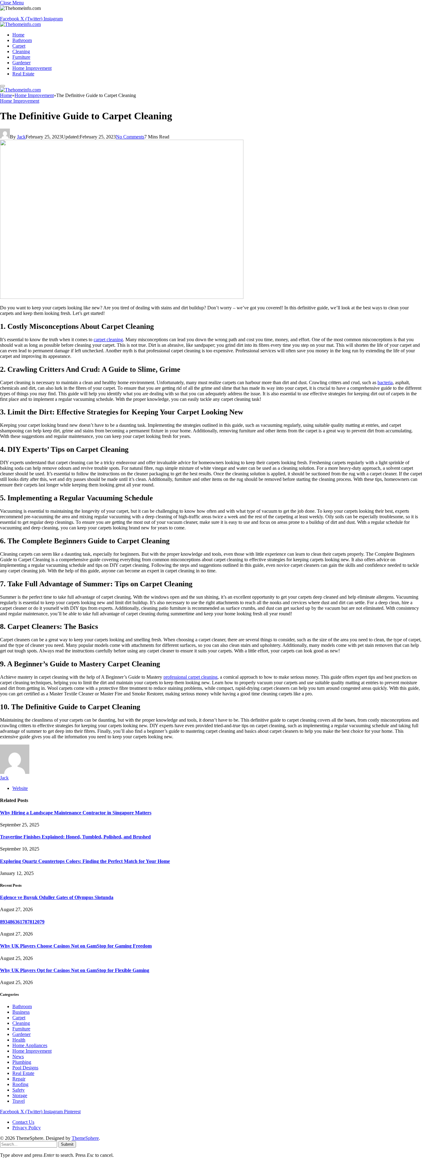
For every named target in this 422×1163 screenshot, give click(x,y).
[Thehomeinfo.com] (20, 24)
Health (18, 1039)
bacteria (385, 382)
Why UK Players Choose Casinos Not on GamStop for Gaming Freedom (76, 946)
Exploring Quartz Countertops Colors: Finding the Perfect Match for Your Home (85, 861)
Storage (19, 1095)
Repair (18, 1078)
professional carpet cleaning (190, 677)
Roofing (20, 1084)
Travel (18, 1101)
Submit (67, 1144)
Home (18, 34)
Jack (21, 136)
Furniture (21, 57)
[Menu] (2, 86)
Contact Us (23, 1122)
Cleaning (21, 51)
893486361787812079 (22, 921)
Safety (18, 1090)
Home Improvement (32, 68)
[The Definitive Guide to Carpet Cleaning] (121, 297)
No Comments (130, 136)
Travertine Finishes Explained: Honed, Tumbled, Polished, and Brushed (75, 836)
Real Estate (23, 73)
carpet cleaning (108, 339)
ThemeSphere (85, 1138)
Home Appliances (29, 1045)
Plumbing (21, 1062)
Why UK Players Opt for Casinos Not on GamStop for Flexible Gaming (74, 970)
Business (21, 1012)
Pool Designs (25, 1067)
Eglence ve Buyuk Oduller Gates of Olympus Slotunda (56, 897)
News (18, 1056)
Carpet (18, 46)
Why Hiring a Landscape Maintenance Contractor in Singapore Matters (75, 812)
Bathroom (22, 40)
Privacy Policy (26, 1127)
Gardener (21, 62)
